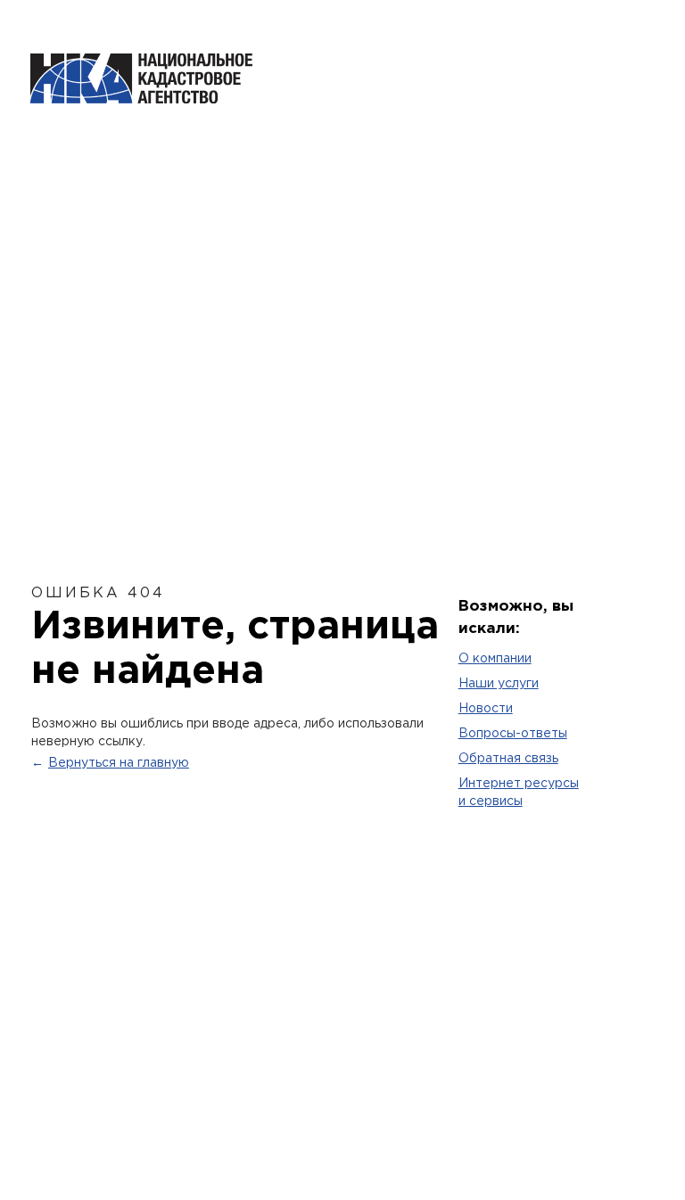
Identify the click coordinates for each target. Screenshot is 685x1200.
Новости (485, 708)
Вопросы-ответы (512, 733)
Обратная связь (508, 758)
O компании (495, 658)
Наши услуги (498, 683)
